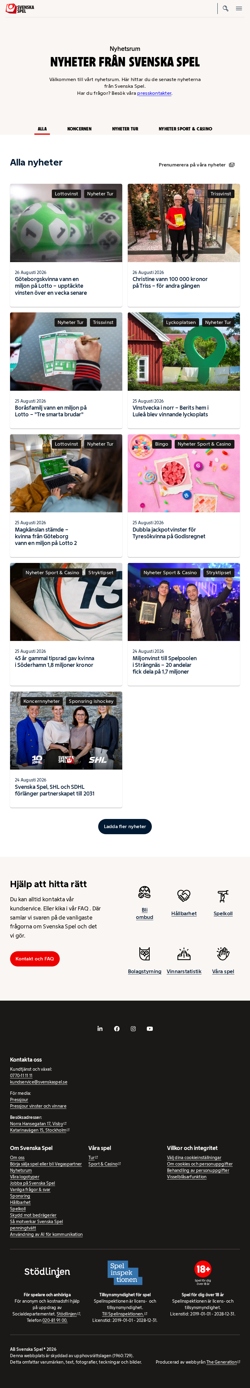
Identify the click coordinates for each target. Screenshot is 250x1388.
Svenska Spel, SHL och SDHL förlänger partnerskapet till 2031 (55, 790)
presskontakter (154, 93)
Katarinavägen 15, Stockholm (38, 1130)
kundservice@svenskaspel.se (38, 1082)
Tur (91, 1157)
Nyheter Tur (125, 129)
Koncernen (79, 129)
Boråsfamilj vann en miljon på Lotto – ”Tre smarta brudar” (51, 411)
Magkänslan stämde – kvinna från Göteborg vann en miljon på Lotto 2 (46, 536)
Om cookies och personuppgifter (200, 1164)
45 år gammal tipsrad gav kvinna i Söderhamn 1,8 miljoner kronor (54, 661)
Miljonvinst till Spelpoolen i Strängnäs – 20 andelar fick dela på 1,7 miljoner (165, 665)
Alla (42, 129)
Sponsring (20, 1196)
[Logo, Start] (19, 8)
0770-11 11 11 (21, 1075)
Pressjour (19, 1099)
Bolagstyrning (145, 971)
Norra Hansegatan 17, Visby (36, 1123)
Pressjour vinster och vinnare (38, 1106)
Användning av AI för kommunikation (46, 1234)
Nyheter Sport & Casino (185, 129)
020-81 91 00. (55, 1320)
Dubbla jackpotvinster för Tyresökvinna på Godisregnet (169, 533)
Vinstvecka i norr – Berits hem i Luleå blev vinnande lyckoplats (171, 411)
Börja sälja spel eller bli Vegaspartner (46, 1164)
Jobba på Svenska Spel (32, 1183)
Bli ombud (144, 913)
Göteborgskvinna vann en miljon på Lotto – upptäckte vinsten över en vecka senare (51, 286)
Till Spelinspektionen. (123, 1314)
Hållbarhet (184, 913)
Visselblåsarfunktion (186, 1177)
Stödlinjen (67, 1314)
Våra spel (223, 971)
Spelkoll (223, 913)
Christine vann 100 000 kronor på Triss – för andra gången (170, 282)
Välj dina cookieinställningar (194, 1157)
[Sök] (225, 8)
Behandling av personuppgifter (198, 1170)
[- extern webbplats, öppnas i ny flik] (100, 1028)
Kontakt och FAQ (35, 959)
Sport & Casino (102, 1164)
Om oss (17, 1157)
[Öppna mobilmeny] (239, 8)
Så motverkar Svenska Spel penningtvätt (36, 1225)
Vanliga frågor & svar (30, 1189)
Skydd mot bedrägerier (33, 1215)
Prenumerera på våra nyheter (192, 165)
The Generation (221, 1362)
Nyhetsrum (21, 1170)
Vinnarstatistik (184, 971)
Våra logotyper (24, 1177)
